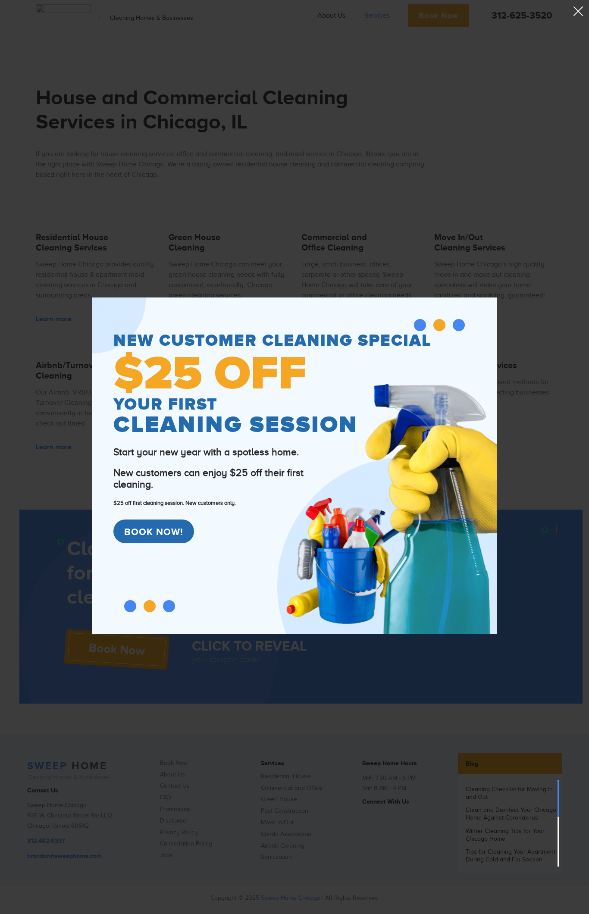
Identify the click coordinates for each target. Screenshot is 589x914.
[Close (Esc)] (578, 10)
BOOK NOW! (153, 531)
